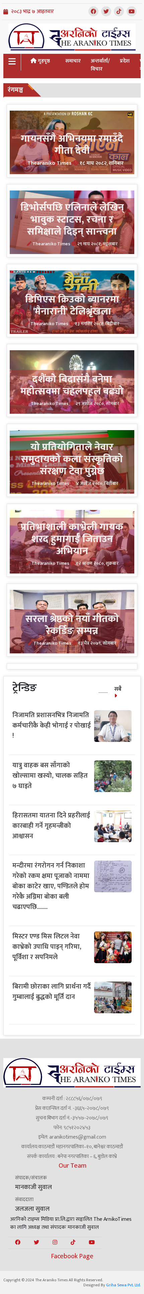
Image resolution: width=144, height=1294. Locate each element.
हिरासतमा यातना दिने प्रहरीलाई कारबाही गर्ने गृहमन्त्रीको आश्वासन (51, 826)
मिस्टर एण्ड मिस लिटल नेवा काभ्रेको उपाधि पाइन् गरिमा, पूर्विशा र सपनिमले (46, 947)
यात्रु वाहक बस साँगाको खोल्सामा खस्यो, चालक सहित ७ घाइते (50, 776)
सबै (118, 689)
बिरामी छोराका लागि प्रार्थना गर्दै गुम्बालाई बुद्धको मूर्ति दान (51, 992)
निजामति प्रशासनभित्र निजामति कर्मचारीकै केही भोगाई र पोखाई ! (51, 725)
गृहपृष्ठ (43, 61)
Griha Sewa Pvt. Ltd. (123, 1285)
